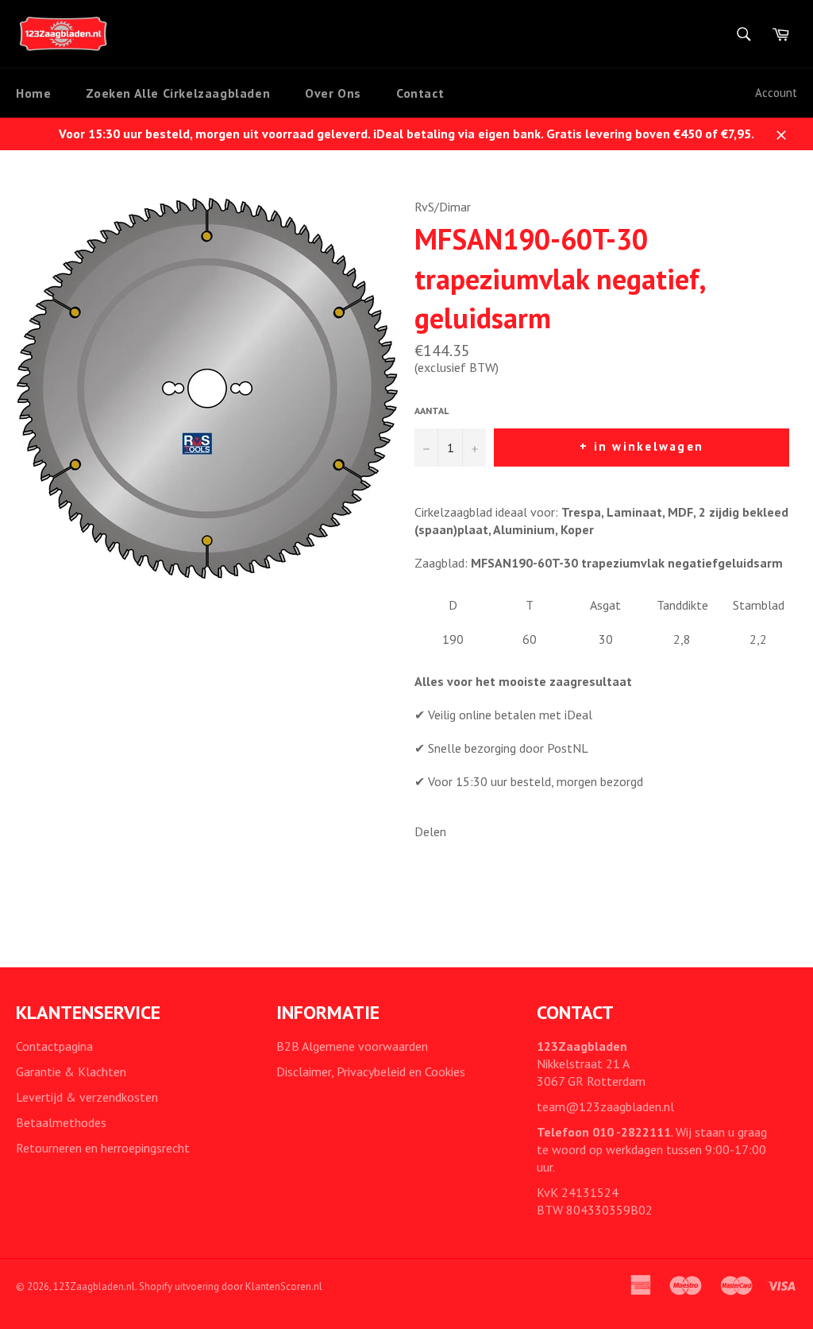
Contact (420, 93)
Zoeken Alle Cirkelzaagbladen (178, 93)
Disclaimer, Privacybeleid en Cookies (370, 1071)
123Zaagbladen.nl (94, 1286)
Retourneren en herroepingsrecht (103, 1148)
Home (33, 93)
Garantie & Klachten (71, 1071)
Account (776, 92)
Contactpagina (54, 1046)
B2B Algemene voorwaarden (352, 1046)
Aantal (431, 411)
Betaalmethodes (61, 1122)
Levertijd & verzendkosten (87, 1097)
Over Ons (333, 93)
